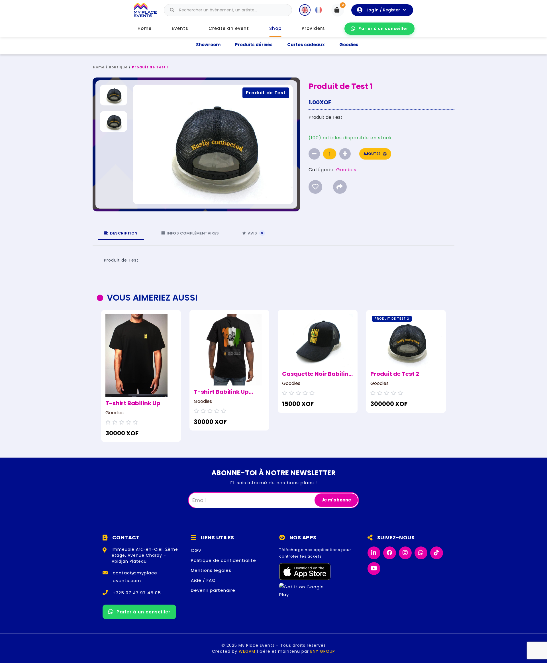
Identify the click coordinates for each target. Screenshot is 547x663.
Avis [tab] (255, 233)
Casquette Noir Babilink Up (317, 373)
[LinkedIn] (374, 552)
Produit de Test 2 (394, 373)
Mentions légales (211, 570)
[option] (141, 376)
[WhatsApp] (421, 552)
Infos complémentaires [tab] (193, 233)
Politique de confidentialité (223, 560)
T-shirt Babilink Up (132, 403)
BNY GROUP (322, 651)
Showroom (208, 45)
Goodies (348, 45)
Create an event (229, 28)
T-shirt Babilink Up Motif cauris (221, 391)
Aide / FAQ (203, 580)
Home (145, 28)
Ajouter (372, 153)
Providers (313, 28)
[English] (305, 10)
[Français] (318, 10)
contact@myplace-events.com (136, 577)
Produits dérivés (254, 45)
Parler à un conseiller (383, 28)
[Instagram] (405, 552)
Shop (275, 28)
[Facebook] (389, 552)
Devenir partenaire (213, 590)
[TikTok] (436, 552)
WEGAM (247, 651)
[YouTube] (374, 568)
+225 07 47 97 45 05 (137, 593)
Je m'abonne (336, 500)
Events (180, 28)
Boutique (118, 67)
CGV (196, 550)
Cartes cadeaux (306, 45)
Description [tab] (123, 233)
